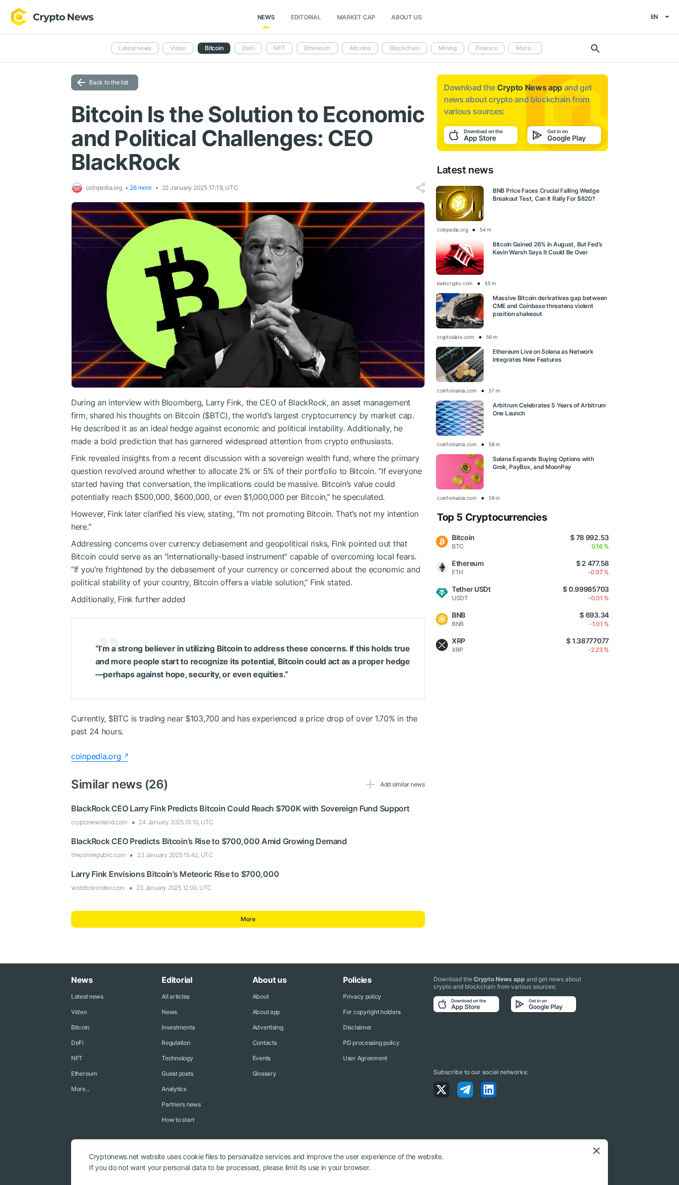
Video (178, 48)
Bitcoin (80, 1027)
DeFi (248, 48)
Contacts (265, 1042)
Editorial (306, 17)
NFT (279, 48)
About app (266, 1012)
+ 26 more (138, 187)
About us (406, 17)
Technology (177, 1058)
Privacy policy (362, 996)
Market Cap (356, 17)
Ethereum (317, 48)
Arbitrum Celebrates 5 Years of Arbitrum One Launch (549, 409)
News (266, 17)
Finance (486, 48)
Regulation (176, 1042)
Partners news (181, 1104)
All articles (175, 996)
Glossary (264, 1073)
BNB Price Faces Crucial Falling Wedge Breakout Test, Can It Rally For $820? (546, 194)
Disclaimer (357, 1027)
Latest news (135, 48)
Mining (447, 48)
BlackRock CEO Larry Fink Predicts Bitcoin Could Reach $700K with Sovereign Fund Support (240, 808)
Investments (178, 1027)
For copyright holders (372, 1012)
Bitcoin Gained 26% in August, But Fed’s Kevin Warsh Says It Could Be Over (547, 248)
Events (261, 1058)
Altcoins (360, 48)
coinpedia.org (96, 756)
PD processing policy (371, 1042)
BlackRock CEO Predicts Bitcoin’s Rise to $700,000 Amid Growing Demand (209, 841)
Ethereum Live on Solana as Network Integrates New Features (543, 355)
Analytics (174, 1089)
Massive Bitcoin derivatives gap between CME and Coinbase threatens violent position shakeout (550, 305)
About (261, 996)
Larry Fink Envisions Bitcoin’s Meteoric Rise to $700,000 (175, 874)
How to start (178, 1119)
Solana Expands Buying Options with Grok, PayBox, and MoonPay (543, 463)
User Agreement (365, 1058)
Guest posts (177, 1073)
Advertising (268, 1027)
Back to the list (108, 82)
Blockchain (405, 48)
